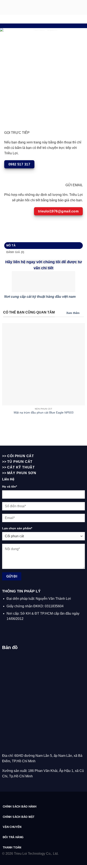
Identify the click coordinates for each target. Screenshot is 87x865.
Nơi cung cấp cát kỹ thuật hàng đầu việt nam (40, 296)
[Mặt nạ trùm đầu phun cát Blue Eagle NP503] (43, 364)
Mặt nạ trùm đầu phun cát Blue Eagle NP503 (43, 412)
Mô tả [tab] (10, 245)
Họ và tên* (9, 486)
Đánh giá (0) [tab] (15, 252)
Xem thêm (73, 313)
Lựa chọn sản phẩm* (17, 528)
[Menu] (81, 7)
